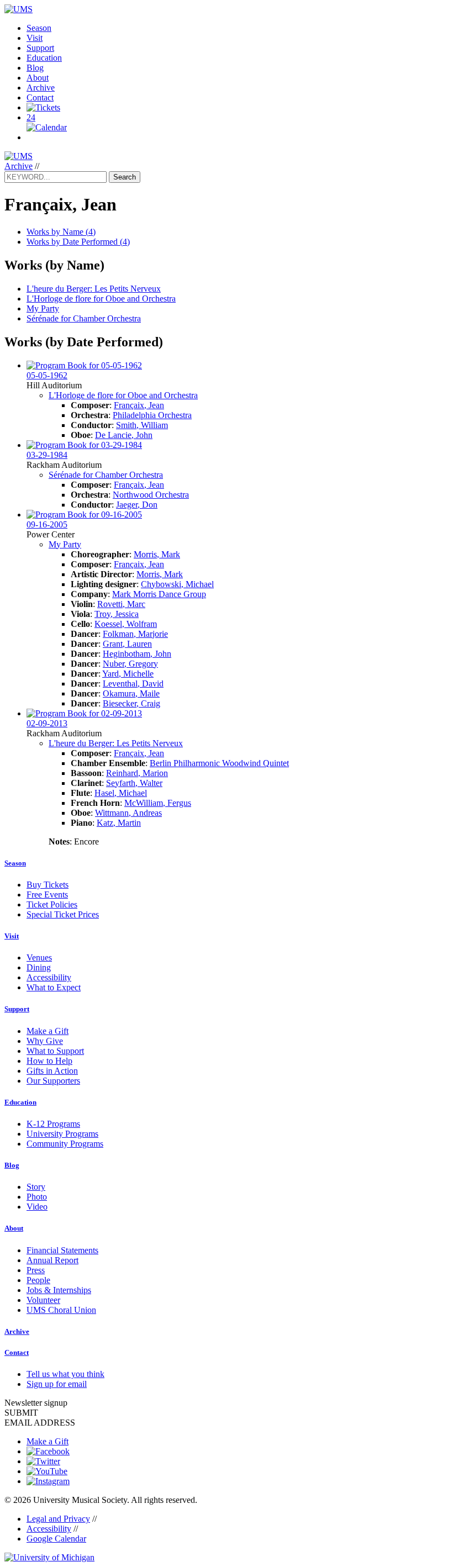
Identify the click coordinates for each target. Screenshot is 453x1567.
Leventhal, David (133, 683)
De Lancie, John (123, 435)
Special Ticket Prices (63, 914)
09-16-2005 (47, 524)
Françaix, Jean (139, 405)
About (38, 77)
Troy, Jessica (116, 614)
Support (40, 47)
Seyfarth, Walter (134, 783)
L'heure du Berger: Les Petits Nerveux (94, 288)
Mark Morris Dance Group (159, 594)
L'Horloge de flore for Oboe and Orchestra (101, 298)
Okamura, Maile (131, 693)
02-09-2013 (47, 723)
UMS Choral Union (61, 1310)
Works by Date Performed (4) (78, 241)
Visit (35, 38)
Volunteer (43, 1300)
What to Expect (54, 987)
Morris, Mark (157, 554)
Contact (40, 97)
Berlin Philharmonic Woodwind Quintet (219, 763)
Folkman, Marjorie (135, 634)
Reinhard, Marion (137, 773)
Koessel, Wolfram (125, 624)
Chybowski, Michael (177, 584)
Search (124, 177)
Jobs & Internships (59, 1290)
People (38, 1280)
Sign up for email (57, 1384)
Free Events (47, 894)
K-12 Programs (53, 1123)
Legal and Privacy (58, 1518)
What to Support (55, 1051)
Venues (39, 957)
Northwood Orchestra (151, 494)
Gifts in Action (52, 1070)
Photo (37, 1196)
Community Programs (65, 1143)
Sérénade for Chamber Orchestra (84, 318)
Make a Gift (48, 1031)
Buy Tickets (48, 884)
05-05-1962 (47, 375)
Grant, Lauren (127, 643)
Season (39, 28)
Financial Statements (62, 1250)
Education (44, 57)
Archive (41, 87)
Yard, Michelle (128, 673)
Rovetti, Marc (121, 604)
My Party (43, 308)
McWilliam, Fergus (157, 803)
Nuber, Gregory (130, 663)
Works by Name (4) (61, 231)
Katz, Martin (119, 822)
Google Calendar (56, 1538)
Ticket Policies (52, 904)
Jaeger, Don (136, 504)
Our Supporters (53, 1080)
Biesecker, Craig (131, 703)
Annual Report (52, 1260)
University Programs (62, 1133)
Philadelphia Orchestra (152, 415)
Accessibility (49, 977)
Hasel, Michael (120, 793)
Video (37, 1206)
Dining (39, 967)
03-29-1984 (47, 455)
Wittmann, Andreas (128, 812)
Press (36, 1270)
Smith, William (142, 425)
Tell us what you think (65, 1374)
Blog (35, 67)
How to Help (49, 1060)
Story (36, 1186)
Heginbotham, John (137, 653)
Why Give (45, 1041)
